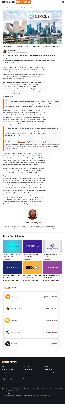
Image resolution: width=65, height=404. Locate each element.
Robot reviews (26, 372)
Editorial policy (5, 375)
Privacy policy (48, 369)
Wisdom (9, 362)
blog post (7, 74)
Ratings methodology (7, 379)
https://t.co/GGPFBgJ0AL (46, 146)
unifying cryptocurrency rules (18, 117)
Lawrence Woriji (32, 223)
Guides (25, 379)
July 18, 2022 (22, 149)
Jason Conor (7, 259)
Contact (4, 372)
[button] (63, 2)
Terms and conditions (50, 372)
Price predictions (27, 369)
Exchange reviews (27, 375)
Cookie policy (48, 375)
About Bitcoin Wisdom (7, 369)
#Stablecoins (21, 142)
